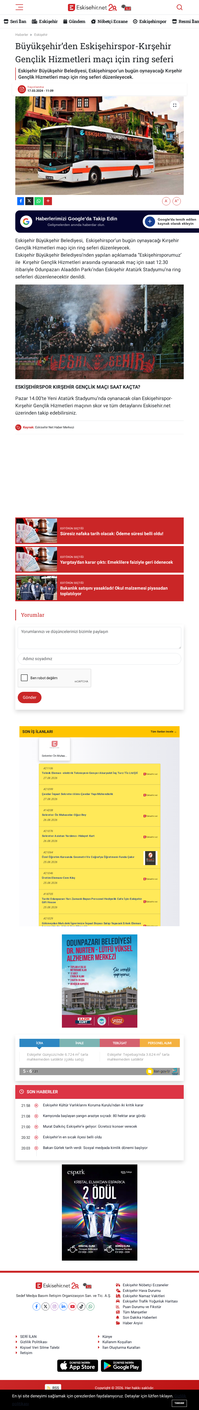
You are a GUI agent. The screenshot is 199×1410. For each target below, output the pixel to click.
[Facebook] (37, 1306)
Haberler (21, 35)
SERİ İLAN (28, 1336)
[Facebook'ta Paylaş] (20, 201)
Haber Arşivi (133, 1323)
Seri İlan (17, 21)
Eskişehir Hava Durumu (142, 1290)
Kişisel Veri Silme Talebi (39, 1347)
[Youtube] (72, 1306)
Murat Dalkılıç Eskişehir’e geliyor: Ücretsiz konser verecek (90, 1126)
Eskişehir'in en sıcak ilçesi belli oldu (72, 1137)
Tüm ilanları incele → (164, 731)
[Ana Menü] (19, 6)
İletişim (26, 1353)
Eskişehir (48, 21)
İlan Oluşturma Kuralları (121, 1347)
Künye (107, 1336)
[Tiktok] (81, 1306)
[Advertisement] (103, 472)
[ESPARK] (99, 1212)
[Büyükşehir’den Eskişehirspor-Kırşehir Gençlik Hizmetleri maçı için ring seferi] (99, 145)
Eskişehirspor (152, 21)
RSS (55, 1388)
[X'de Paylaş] (29, 201)
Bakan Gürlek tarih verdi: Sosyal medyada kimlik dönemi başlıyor (95, 1148)
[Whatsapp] (90, 1306)
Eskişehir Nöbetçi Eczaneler (145, 1285)
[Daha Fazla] (48, 201)
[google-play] (121, 1365)
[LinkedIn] (63, 1306)
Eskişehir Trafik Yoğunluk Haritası (150, 1301)
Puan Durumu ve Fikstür (142, 1307)
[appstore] (78, 1365)
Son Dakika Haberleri (140, 1317)
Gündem (76, 21)
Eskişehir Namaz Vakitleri (144, 1296)
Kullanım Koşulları (117, 1342)
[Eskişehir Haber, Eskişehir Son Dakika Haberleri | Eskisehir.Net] (99, 7)
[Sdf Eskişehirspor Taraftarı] (99, 331)
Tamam (179, 1403)
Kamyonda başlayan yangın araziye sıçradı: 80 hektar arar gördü (94, 1116)
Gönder (29, 697)
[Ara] (179, 7)
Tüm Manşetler (135, 1312)
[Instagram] (54, 1306)
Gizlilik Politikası (33, 1342)
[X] (45, 1306)
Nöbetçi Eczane (112, 21)
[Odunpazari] (99, 980)
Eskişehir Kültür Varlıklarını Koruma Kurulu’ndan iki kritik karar (93, 1105)
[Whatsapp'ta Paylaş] (38, 201)
